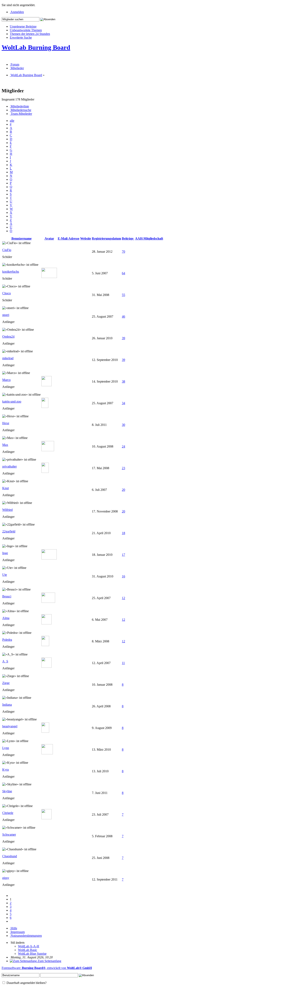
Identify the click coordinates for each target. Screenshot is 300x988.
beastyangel (9, 726)
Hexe (5, 423)
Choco (6, 293)
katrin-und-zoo (11, 401)
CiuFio (6, 250)
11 (123, 663)
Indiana (7, 704)
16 (123, 576)
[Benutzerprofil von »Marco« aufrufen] (46, 385)
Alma (5, 618)
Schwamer (9, 834)
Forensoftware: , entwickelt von (47, 968)
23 (123, 468)
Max (5, 445)
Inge (5, 553)
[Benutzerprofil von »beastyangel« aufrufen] (45, 731)
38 (123, 381)
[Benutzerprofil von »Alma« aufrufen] (46, 623)
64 (123, 273)
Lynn (5, 748)
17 (123, 554)
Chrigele (7, 813)
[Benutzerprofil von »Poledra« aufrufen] (45, 645)
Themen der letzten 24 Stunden (30, 34)
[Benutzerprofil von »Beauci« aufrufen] (48, 601)
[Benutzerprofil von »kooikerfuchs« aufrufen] (49, 277)
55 (123, 295)
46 (123, 316)
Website (85, 238)
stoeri (5, 315)
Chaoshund (9, 856)
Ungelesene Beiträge (23, 26)
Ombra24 (8, 336)
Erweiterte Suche (21, 37)
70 (123, 251)
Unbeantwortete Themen (26, 30)
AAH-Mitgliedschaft (149, 238)
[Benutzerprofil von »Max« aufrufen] (47, 450)
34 (123, 403)
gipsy (5, 878)
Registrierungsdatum (106, 238)
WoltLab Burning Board (36, 47)
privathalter (9, 466)
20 (123, 489)
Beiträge (128, 238)
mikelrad (7, 358)
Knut (5, 488)
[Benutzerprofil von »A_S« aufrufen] (46, 666)
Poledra (7, 639)
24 (123, 446)
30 (123, 424)
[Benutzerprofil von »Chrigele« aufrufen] (46, 818)
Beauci (6, 596)
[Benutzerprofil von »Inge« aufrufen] (49, 558)
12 (123, 598)
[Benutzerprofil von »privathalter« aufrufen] (45, 471)
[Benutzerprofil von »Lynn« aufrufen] (47, 753)
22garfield (8, 531)
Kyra (5, 769)
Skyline (7, 791)
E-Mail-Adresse (68, 238)
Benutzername (21, 238)
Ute (4, 574)
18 (123, 533)
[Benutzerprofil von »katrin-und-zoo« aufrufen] (44, 407)
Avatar (49, 238)
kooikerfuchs (10, 271)
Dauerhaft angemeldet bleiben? (26, 983)
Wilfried (7, 509)
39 (123, 338)
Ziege (6, 683)
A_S (5, 661)
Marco (6, 380)
